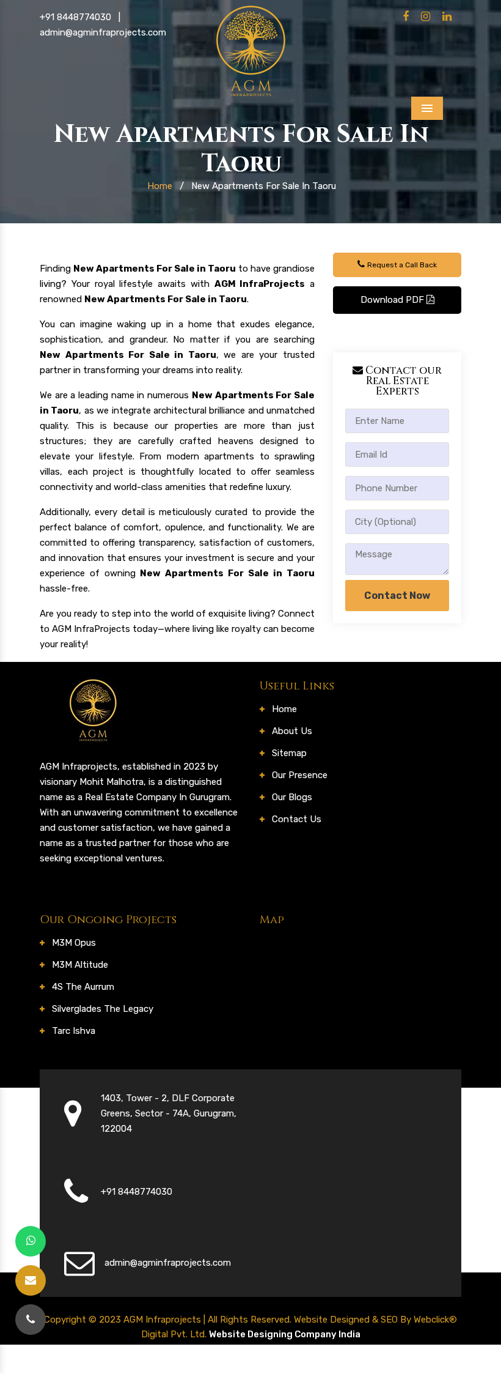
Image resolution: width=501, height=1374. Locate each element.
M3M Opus (74, 942)
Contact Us (296, 819)
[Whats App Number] (30, 1241)
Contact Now (397, 595)
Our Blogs (292, 797)
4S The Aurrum (83, 986)
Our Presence (299, 775)
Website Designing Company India (284, 1334)
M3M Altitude (80, 964)
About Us (292, 731)
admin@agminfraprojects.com (103, 32)
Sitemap (289, 753)
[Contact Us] (30, 1319)
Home (159, 185)
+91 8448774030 (75, 17)
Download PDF (393, 299)
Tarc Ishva (73, 1030)
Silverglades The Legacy (102, 1008)
